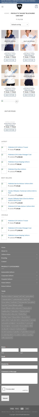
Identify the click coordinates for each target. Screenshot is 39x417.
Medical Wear (22, 314)
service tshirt (15, 326)
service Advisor (21, 323)
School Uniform (6, 286)
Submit (5, 398)
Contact (3, 261)
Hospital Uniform (6, 279)
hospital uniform (6, 311)
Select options (10, 60)
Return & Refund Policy (23, 411)
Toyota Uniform (25, 332)
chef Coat (21, 296)
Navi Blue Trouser (6, 317)
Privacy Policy (6, 411)
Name (3, 347)
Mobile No (5, 364)
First (2, 353)
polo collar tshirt (15, 320)
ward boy (30, 335)
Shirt (31, 326)
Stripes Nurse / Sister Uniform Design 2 (10, 124)
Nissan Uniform (16, 317)
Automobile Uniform (7, 272)
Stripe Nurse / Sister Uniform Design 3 (29, 54)
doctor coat (26, 299)
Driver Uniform (6, 302)
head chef (4, 305)
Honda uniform (27, 308)
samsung (32, 320)
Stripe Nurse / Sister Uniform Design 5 (29, 89)
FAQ (13, 411)
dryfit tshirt (14, 302)
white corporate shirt (7, 337)
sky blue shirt (5, 329)
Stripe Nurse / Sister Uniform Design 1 (10, 54)
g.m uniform (31, 302)
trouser (32, 332)
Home (6, 13)
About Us (4, 251)
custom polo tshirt (17, 299)
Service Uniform (24, 326)
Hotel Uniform (6, 282)
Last (21, 353)
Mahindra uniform (24, 311)
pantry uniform (5, 320)
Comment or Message (8, 371)
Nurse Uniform (25, 317)
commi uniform (29, 296)
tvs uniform (18, 335)
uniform (24, 335)
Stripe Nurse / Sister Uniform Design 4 (10, 89)
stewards (12, 329)
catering (15, 296)
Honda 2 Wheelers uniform (15, 305)
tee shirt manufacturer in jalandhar (10, 332)
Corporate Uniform (7, 275)
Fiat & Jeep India (23, 302)
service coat (29, 323)
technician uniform (21, 329)
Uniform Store (5, 254)
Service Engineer (6, 326)
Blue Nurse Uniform (7, 296)
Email (3, 356)
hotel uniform (15, 311)
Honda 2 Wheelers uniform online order (12, 308)
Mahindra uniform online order (9, 314)
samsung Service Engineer (8, 323)
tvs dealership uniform (7, 335)
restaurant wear (25, 320)
